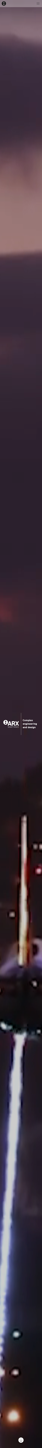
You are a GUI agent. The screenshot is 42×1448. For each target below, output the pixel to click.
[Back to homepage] (4, 3)
